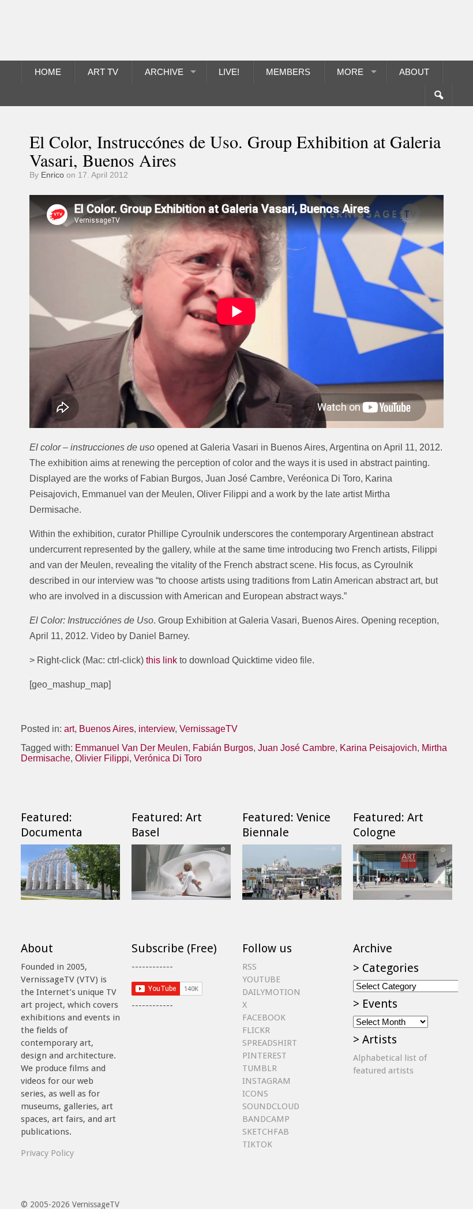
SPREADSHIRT (269, 1043)
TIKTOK (257, 1144)
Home (48, 72)
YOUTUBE (261, 979)
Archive (164, 72)
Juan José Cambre (296, 748)
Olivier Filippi (102, 758)
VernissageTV (208, 729)
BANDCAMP (266, 1119)
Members (288, 72)
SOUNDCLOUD (270, 1106)
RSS (249, 967)
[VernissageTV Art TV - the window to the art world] (78, 30)
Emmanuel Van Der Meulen (131, 748)
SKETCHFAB (265, 1132)
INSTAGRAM (266, 1081)
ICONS (255, 1093)
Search (438, 95)
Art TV (103, 72)
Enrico (52, 174)
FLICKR (256, 1030)
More (350, 72)
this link (161, 660)
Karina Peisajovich (378, 748)
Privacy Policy (47, 1153)
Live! (229, 72)
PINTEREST (264, 1055)
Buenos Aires (106, 729)
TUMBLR (259, 1068)
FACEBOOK (264, 1017)
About (414, 72)
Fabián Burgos (223, 748)
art (69, 729)
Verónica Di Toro (168, 758)
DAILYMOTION (271, 992)
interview (156, 729)
